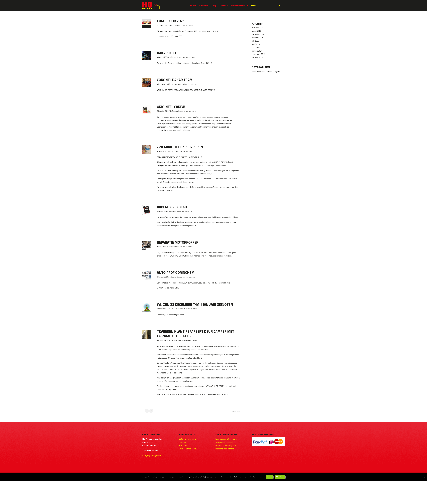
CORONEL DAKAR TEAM (175, 79)
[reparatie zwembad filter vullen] (146, 149)
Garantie (182, 442)
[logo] (151, 5)
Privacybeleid (280, 477)
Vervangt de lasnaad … (224, 442)
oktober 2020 (257, 37)
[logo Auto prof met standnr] (146, 275)
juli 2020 (255, 40)
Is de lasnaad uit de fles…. (226, 438)
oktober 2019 (257, 57)
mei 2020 (256, 47)
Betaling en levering (187, 438)
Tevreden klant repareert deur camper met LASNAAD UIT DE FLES (195, 334)
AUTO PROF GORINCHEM (175, 272)
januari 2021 (257, 30)
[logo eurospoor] (146, 23)
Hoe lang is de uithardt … (225, 448)
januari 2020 (257, 50)
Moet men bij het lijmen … (226, 445)
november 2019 (258, 54)
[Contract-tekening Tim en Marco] (146, 82)
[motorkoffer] (146, 245)
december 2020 (258, 34)
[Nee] (424, 477)
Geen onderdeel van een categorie (184, 25)
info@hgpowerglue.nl (151, 455)
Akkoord (269, 477)
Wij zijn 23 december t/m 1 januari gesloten (195, 304)
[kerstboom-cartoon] (146, 307)
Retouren (183, 445)
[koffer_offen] (146, 210)
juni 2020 (256, 44)
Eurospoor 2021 (171, 21)
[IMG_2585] (146, 55)
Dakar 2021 (166, 53)
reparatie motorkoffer (177, 242)
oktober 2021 (257, 27)
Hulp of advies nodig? (188, 448)
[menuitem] (193, 5)
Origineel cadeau (172, 106)
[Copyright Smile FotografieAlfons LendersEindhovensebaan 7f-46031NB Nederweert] (146, 109)
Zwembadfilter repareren (180, 147)
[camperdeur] (146, 334)
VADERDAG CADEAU (172, 207)
